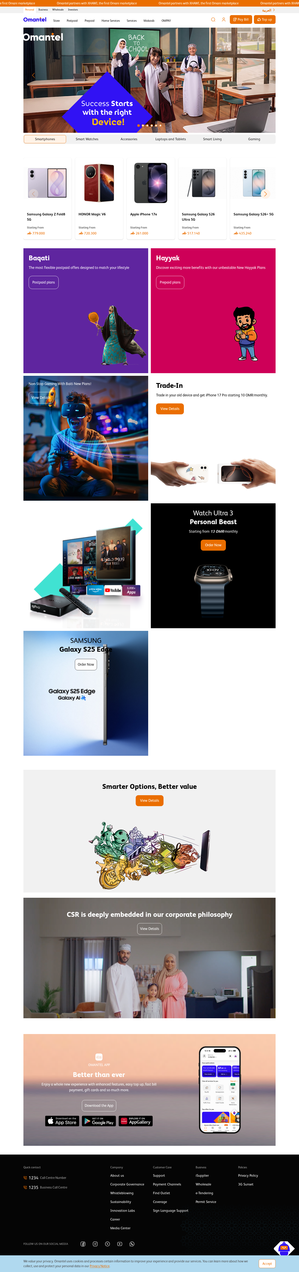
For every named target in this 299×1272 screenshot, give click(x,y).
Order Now (213, 545)
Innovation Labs (122, 1211)
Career (115, 1219)
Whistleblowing (122, 1193)
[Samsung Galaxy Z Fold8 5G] (47, 198)
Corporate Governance (127, 1184)
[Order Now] (213, 565)
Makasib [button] (149, 20)
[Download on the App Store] (62, 1121)
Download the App (99, 1105)
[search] (213, 19)
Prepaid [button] (90, 20)
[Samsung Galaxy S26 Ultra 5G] (202, 198)
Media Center (120, 1228)
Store (56, 20)
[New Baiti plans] (85, 438)
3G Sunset (245, 1184)
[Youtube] (119, 1244)
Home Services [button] (111, 20)
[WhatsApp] (132, 1244)
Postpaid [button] (72, 20)
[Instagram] (95, 1244)
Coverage (160, 1202)
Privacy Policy (248, 1176)
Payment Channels (167, 1184)
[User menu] (223, 19)
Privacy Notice (99, 1266)
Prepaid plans (170, 282)
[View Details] (213, 438)
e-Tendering (204, 1193)
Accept (267, 1263)
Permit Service (206, 1202)
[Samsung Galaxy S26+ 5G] (254, 198)
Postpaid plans (43, 282)
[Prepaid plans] (213, 310)
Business (43, 9)
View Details (41, 398)
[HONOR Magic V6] (99, 198)
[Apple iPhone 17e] (151, 198)
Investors (73, 9)
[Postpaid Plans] (85, 310)
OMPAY (166, 20)
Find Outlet (161, 1193)
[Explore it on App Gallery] (136, 1121)
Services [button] (132, 20)
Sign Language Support (170, 1211)
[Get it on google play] (99, 1121)
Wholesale (58, 9)
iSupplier (202, 1176)
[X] (107, 1244)
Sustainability (120, 1202)
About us (117, 1176)
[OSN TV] (85, 565)
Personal (29, 9)
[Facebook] (83, 1244)
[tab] (45, 139)
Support (159, 1176)
